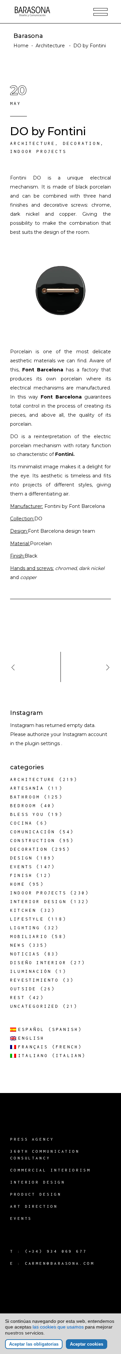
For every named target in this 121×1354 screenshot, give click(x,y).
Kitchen (23, 910)
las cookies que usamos (58, 1327)
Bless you (27, 814)
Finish (21, 875)
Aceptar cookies (86, 1344)
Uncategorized (34, 1006)
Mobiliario (29, 936)
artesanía (27, 788)
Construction (32, 840)
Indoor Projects (38, 151)
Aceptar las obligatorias (33, 1344)
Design (21, 858)
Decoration (81, 143)
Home (21, 46)
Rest (17, 997)
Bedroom (23, 805)
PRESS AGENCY (32, 1139)
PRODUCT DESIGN (36, 1194)
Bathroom (25, 796)
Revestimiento (34, 980)
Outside (23, 988)
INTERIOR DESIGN (37, 1182)
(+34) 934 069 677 (56, 1251)
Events (21, 866)
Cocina (21, 823)
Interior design (38, 901)
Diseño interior (38, 962)
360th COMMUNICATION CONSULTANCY (45, 1154)
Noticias (25, 953)
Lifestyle (27, 919)
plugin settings (43, 743)
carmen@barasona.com (59, 1263)
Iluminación (30, 971)
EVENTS (21, 1218)
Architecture (50, 46)
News (17, 945)
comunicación (32, 831)
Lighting (25, 927)
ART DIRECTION (34, 1206)
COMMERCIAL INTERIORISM (50, 1170)
